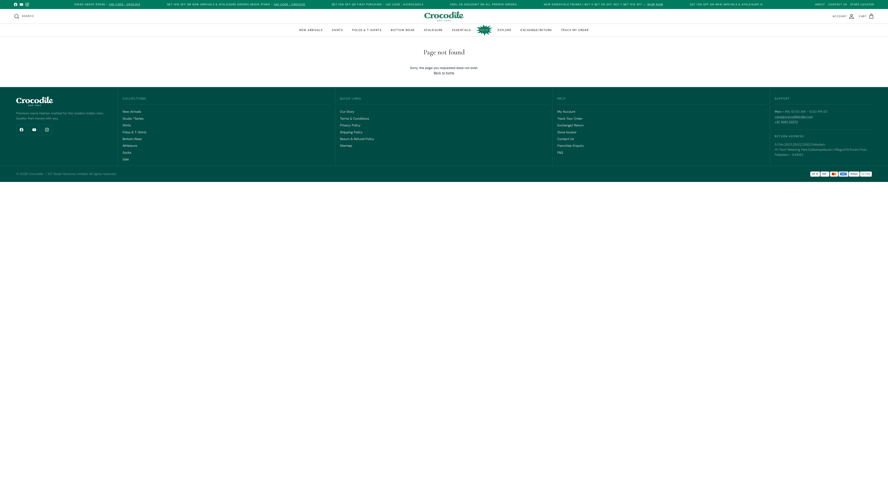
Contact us (837, 4)
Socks (127, 152)
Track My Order (575, 30)
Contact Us (565, 139)
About (820, 4)
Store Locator (862, 4)
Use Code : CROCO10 (269, 4)
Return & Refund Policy (357, 139)
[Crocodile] (444, 16)
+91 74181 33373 (786, 122)
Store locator (567, 132)
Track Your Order (570, 118)
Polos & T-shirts (367, 30)
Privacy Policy (350, 125)
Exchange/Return (536, 30)
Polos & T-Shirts (134, 132)
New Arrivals (311, 30)
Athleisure (433, 30)
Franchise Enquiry (570, 146)
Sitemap (346, 146)
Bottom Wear (132, 139)
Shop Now (636, 4)
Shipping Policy (351, 132)
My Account (566, 111)
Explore (505, 30)
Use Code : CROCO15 (105, 4)
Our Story (347, 111)
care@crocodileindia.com (794, 117)
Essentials (461, 30)
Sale (484, 30)
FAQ (560, 152)
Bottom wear (403, 30)
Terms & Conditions (354, 118)
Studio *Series (133, 118)
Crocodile (36, 174)
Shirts (337, 30)
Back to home (444, 73)
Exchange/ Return (570, 125)
